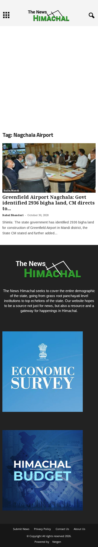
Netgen (56, 541)
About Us (79, 529)
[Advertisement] (49, 75)
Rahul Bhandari (13, 215)
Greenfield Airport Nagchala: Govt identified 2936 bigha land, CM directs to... (48, 203)
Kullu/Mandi (11, 190)
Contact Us (62, 529)
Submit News (21, 529)
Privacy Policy (42, 529)
